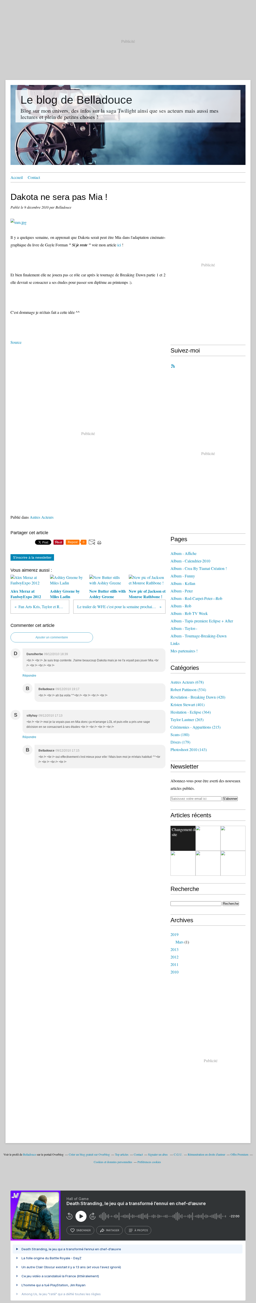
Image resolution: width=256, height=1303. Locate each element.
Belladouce (29, 1154)
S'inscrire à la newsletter (32, 557)
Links (175, 643)
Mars (180, 941)
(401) (187, 704)
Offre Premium (239, 1154)
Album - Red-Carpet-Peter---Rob (196, 598)
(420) (197, 697)
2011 (174, 964)
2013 (174, 949)
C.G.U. (178, 1154)
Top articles (121, 1154)
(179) (180, 742)
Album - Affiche (183, 553)
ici (119, 244)
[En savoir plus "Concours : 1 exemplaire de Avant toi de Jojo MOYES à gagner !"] (183, 863)
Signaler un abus (158, 1154)
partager (112, 1230)
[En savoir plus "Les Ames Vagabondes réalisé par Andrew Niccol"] (233, 838)
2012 (174, 956)
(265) (187, 719)
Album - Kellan (182, 583)
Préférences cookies (149, 1162)
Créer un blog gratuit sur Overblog (89, 1154)
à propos (141, 1230)
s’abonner (83, 1230)
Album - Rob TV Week (189, 613)
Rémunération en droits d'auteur (206, 1154)
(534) (188, 689)
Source (16, 342)
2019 (174, 934)
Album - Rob (180, 605)
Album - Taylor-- (183, 628)
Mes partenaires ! (184, 650)
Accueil (16, 177)
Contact (34, 177)
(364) (190, 712)
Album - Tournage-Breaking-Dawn (198, 635)
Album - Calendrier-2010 (190, 560)
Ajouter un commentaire (52, 637)
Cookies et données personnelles (113, 1162)
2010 (174, 971)
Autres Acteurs (42, 517)
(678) (187, 682)
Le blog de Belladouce (76, 99)
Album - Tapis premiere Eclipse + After (201, 620)
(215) (195, 727)
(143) (188, 749)
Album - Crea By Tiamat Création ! (198, 568)
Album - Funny (182, 575)
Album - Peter (181, 590)
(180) (179, 734)
